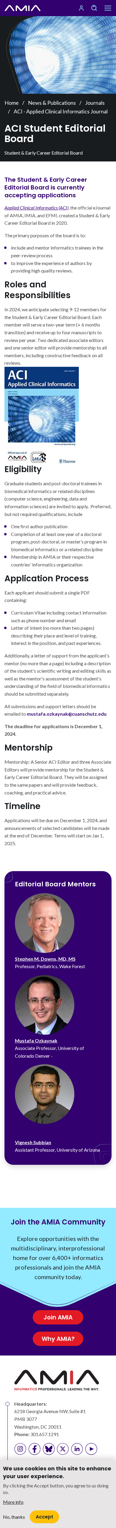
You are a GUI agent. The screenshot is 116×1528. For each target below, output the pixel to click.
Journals (95, 102)
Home (11, 102)
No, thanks (14, 1517)
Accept (44, 1516)
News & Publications (52, 102)
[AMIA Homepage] (22, 8)
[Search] (94, 8)
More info (13, 1502)
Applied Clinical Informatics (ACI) (36, 207)
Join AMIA (58, 1317)
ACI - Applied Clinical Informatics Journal (61, 111)
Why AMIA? (58, 1339)
